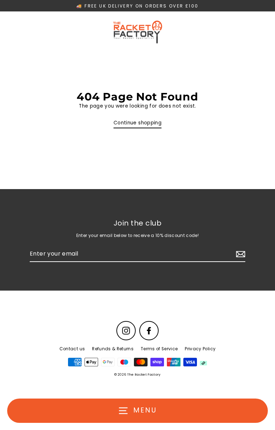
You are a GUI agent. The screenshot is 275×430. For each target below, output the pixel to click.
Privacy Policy (200, 349)
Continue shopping (137, 122)
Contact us (72, 349)
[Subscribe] (239, 254)
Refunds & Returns (113, 349)
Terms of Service (159, 349)
